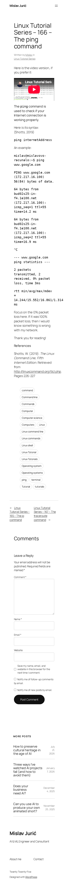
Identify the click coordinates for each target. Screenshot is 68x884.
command (27, 390)
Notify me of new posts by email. (34, 690)
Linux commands (31, 438)
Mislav (28, 54)
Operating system (31, 466)
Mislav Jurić (18, 6)
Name (18, 619)
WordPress (31, 877)
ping (24, 479)
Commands (28, 404)
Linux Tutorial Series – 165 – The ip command (20, 514)
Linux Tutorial (29, 452)
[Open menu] (56, 6)
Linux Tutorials (29, 459)
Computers (28, 424)
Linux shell (27, 445)
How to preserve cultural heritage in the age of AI (27, 750)
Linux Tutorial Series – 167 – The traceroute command (45, 514)
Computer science (32, 417)
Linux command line (32, 431)
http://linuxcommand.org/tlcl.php (37, 371)
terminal (35, 479)
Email (17, 634)
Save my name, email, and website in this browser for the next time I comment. (33, 669)
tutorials (39, 486)
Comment (20, 577)
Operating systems (32, 472)
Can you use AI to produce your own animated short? (26, 807)
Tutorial (26, 486)
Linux (42, 424)
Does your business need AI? (20, 789)
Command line (29, 397)
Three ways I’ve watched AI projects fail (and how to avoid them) (27, 770)
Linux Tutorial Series (24, 58)
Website (18, 650)
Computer (27, 411)
